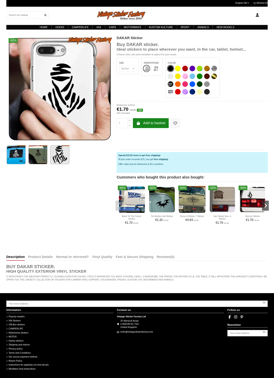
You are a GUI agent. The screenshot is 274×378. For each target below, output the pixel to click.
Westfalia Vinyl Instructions (22, 369)
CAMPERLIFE (16, 328)
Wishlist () (262, 3)
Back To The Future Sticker (131, 217)
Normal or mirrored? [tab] (72, 257)
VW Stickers (15, 320)
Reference (122, 105)
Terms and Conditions (20, 353)
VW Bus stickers (17, 324)
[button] (119, 206)
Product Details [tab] (40, 257)
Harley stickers (16, 340)
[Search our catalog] (45, 15)
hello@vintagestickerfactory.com (136, 332)
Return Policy (15, 361)
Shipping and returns (19, 344)
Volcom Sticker (252, 216)
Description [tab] (15, 257)
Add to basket (154, 123)
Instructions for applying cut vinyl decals (29, 364)
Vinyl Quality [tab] (102, 257)
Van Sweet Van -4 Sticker (222, 217)
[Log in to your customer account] (257, 15)
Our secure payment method (23, 356)
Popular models (17, 316)
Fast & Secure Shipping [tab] (134, 257)
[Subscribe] (264, 302)
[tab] (165, 257)
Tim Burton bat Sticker (162, 216)
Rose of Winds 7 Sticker (192, 216)
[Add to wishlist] (175, 123)
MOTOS (13, 336)
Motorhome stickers (18, 332)
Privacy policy (16, 348)
